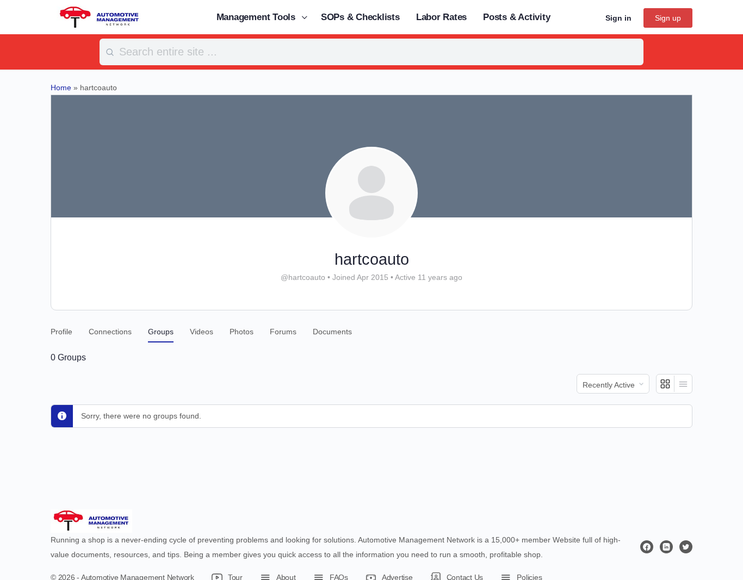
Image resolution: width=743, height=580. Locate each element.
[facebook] (646, 546)
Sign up (668, 18)
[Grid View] (665, 384)
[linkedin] (666, 546)
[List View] (683, 384)
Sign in (618, 18)
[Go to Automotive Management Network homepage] (99, 16)
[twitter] (685, 546)
